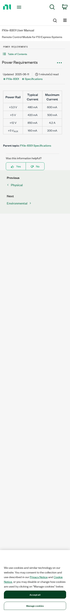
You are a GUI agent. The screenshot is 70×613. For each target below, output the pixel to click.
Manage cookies (35, 606)
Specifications (34, 79)
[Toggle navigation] (19, 7)
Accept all (35, 594)
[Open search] (54, 20)
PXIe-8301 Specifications (35, 145)
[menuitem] (52, 8)
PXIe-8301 (12, 79)
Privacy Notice (39, 577)
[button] (32, 54)
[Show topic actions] (59, 63)
